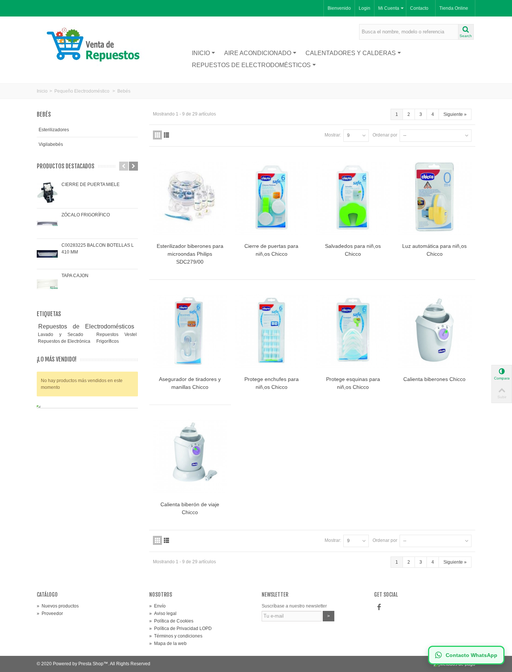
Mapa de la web (168, 643)
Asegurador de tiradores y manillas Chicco (190, 383)
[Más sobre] (137, 326)
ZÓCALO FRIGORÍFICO (85, 215)
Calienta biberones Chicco (434, 379)
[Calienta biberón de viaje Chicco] (190, 456)
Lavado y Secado (63, 334)
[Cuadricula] (157, 135)
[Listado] (166, 135)
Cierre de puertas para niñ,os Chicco (271, 250)
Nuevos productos (58, 606)
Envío (157, 606)
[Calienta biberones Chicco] (435, 331)
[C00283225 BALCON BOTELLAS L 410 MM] (47, 254)
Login (364, 8)
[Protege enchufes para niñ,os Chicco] (272, 331)
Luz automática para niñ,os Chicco (434, 250)
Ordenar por (385, 135)
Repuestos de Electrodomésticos (251, 65)
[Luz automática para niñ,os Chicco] (435, 198)
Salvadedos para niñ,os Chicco (353, 250)
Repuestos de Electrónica (64, 341)
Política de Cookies (171, 621)
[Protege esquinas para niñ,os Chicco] (353, 331)
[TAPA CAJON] (47, 284)
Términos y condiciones (175, 636)
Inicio (201, 53)
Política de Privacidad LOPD (180, 628)
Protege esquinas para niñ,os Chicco (353, 383)
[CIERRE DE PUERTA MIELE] (47, 193)
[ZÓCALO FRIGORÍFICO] (47, 224)
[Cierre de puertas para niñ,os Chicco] (272, 198)
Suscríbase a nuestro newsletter (294, 606)
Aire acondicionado (257, 53)
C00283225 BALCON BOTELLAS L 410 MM (97, 249)
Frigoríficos (107, 341)
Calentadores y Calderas (350, 53)
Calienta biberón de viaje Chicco (189, 508)
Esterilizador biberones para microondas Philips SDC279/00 (190, 254)
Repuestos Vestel (116, 334)
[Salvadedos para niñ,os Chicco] (353, 198)
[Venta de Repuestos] (96, 45)
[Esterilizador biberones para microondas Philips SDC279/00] (190, 198)
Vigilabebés (51, 144)
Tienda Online (453, 8)
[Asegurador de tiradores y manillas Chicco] (190, 331)
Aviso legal (163, 613)
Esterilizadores (54, 129)
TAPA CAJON (74, 275)
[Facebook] (379, 607)
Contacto (419, 8)
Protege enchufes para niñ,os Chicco (271, 383)
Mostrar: (333, 135)
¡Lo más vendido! (56, 359)
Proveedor (50, 613)
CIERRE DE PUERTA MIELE (90, 184)
